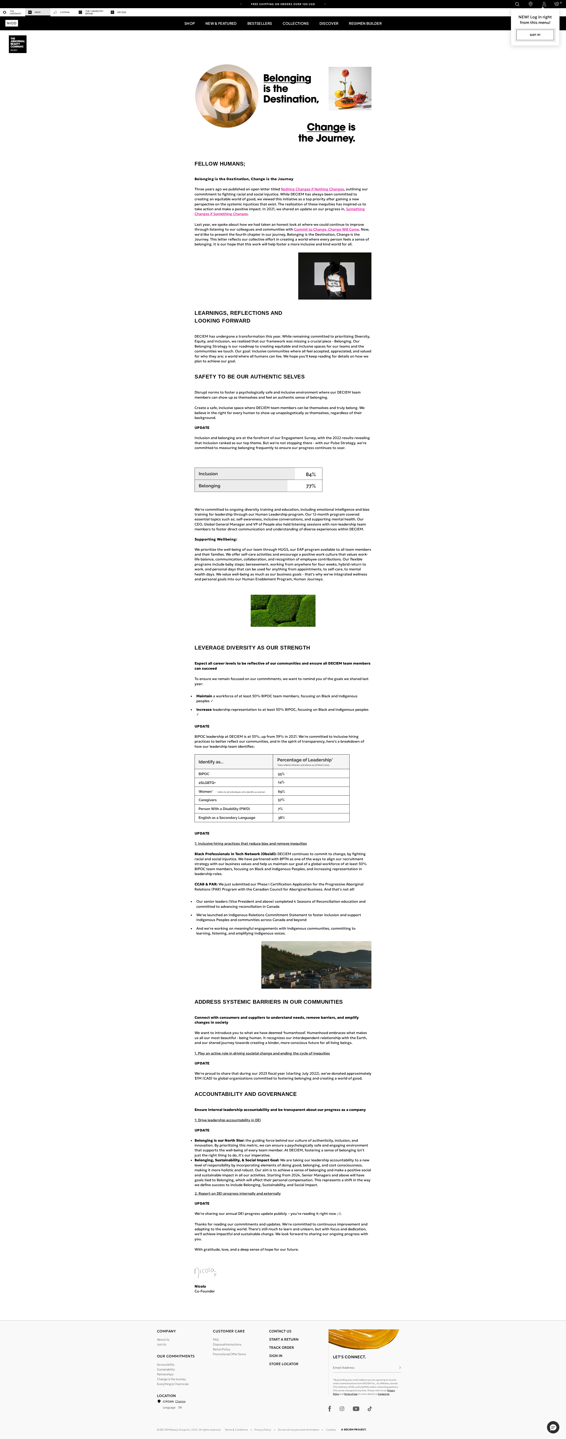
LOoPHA (65, 12)
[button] (189, 23)
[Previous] (241, 4)
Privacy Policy (262, 1429)
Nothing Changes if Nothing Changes (312, 189)
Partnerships (165, 1374)
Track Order (281, 1347)
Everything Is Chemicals (173, 1384)
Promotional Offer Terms (229, 1354)
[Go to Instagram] (342, 1408)
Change (180, 1401)
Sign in (275, 1355)
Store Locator (283, 1364)
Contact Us (383, 1394)
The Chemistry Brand (94, 12)
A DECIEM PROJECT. (353, 1429)
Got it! (535, 34)
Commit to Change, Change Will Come (326, 229)
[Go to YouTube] (356, 1408)
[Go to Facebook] (329, 1408)
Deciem (121, 12)
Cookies (331, 1429)
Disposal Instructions (227, 1344)
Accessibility (165, 1364)
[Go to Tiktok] (370, 1408)
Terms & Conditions (236, 1429)
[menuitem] (12, 12)
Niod (37, 12)
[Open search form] (517, 4)
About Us (163, 1339)
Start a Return (283, 1339)
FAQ (216, 1339)
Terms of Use (351, 1394)
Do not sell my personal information (298, 1429)
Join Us (161, 1344)
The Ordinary (15, 12)
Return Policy (221, 1349)
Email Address (343, 1368)
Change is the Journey (171, 1379)
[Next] (325, 4)
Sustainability (166, 1369)
